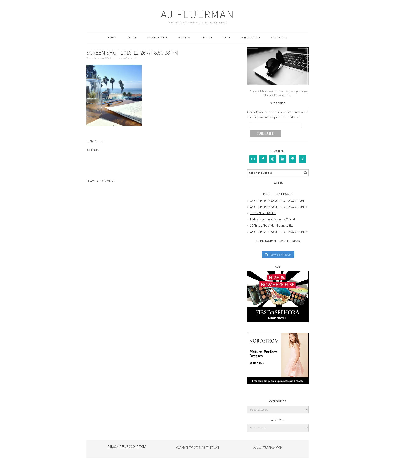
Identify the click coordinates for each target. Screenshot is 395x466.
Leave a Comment (126, 58)
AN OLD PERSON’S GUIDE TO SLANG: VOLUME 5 (278, 232)
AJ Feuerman (198, 14)
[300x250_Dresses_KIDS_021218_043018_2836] (278, 387)
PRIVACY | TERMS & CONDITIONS (127, 447)
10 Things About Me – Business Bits (271, 225)
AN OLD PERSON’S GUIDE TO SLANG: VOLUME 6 (278, 207)
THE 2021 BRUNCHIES (263, 213)
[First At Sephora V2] (278, 325)
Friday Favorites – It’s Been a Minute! (272, 219)
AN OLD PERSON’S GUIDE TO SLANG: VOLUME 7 (278, 201)
